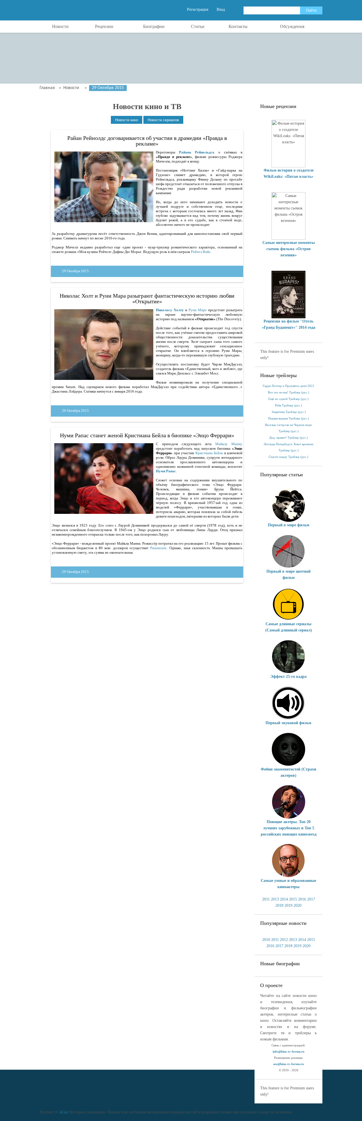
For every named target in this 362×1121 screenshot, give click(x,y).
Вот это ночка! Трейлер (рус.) (288, 392)
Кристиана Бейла (209, 453)
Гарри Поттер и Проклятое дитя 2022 (288, 386)
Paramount (158, 548)
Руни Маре (198, 310)
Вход (221, 9)
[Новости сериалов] (163, 120)
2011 (266, 899)
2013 (275, 899)
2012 (284, 940)
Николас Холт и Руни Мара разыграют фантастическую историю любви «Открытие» (147, 298)
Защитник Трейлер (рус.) (289, 412)
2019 (288, 905)
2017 (311, 899)
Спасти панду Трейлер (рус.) (288, 456)
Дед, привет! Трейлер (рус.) (288, 437)
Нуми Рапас (166, 471)
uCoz (64, 1112)
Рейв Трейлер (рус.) (288, 405)
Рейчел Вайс (201, 252)
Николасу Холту (170, 310)
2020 (297, 905)
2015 (293, 899)
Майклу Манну (228, 444)
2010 (266, 940)
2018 (279, 905)
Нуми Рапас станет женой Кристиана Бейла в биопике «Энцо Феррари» (147, 435)
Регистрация (197, 9)
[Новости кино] (126, 120)
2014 (284, 899)
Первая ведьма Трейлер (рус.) (288, 418)
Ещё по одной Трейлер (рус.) (288, 399)
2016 (302, 899)
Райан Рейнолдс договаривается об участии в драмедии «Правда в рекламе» (147, 140)
